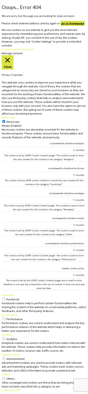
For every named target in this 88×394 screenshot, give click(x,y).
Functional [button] (8, 295)
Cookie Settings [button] (11, 49)
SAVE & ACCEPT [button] (11, 390)
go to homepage (72, 23)
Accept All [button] (28, 49)
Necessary (13, 122)
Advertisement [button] (11, 354)
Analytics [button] (7, 335)
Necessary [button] (8, 117)
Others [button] (6, 374)
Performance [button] (10, 315)
